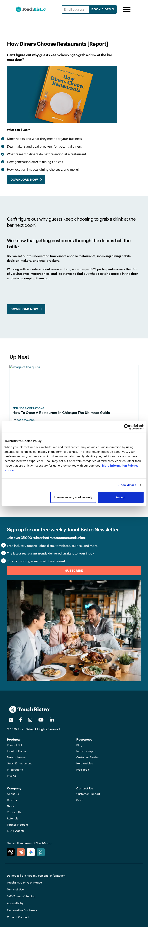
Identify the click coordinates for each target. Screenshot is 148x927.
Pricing (11, 775)
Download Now (24, 179)
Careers (12, 800)
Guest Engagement (19, 763)
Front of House (16, 751)
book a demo (102, 9)
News (10, 806)
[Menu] (126, 9)
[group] (63, 155)
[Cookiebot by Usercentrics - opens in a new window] (127, 427)
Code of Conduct (18, 917)
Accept (120, 497)
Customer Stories (87, 757)
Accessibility (15, 903)
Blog (79, 745)
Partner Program (17, 824)
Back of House (16, 757)
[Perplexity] (41, 852)
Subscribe (74, 570)
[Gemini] (31, 852)
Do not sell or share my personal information (36, 875)
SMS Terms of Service (21, 896)
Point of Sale (15, 745)
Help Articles (84, 763)
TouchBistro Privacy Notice (24, 882)
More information (114, 465)
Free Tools (83, 769)
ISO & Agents (15, 830)
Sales (79, 800)
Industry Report (86, 751)
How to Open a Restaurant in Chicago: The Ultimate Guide (61, 412)
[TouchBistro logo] (29, 709)
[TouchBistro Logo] (31, 9)
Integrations (15, 769)
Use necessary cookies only (73, 497)
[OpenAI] (11, 852)
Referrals (12, 818)
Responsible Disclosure (22, 910)
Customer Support (88, 793)
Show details (127, 485)
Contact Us (14, 812)
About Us (13, 793)
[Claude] (21, 852)
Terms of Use (15, 889)
